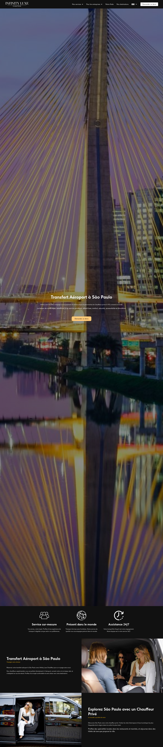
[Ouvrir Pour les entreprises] (101, 4)
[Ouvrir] (136, 4)
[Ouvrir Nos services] (82, 4)
